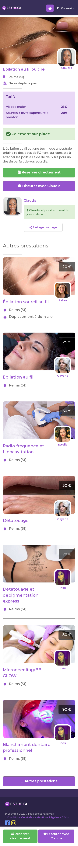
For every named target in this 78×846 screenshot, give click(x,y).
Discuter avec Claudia (40, 186)
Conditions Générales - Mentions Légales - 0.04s (38, 817)
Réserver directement (41, 172)
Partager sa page (44, 227)
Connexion (68, 8)
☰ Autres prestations (39, 781)
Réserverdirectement (20, 836)
